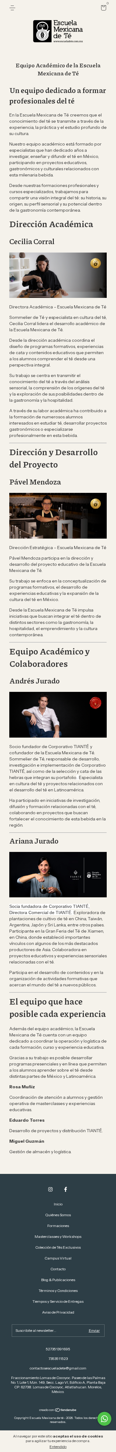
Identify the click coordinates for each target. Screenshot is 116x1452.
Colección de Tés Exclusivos (58, 1247)
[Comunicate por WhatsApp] (104, 1419)
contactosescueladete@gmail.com (58, 1368)
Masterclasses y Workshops (58, 1236)
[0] (102, 8)
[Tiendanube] (58, 1410)
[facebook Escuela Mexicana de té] (65, 1189)
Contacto (58, 1269)
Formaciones (58, 1225)
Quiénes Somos (58, 1215)
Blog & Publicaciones (58, 1279)
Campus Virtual (58, 1258)
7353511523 (58, 1358)
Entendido (58, 1446)
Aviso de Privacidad (58, 1312)
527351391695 (58, 1349)
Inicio (58, 1204)
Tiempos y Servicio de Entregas (58, 1301)
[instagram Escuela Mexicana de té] (50, 1189)
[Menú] (13, 7)
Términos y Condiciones (58, 1290)
